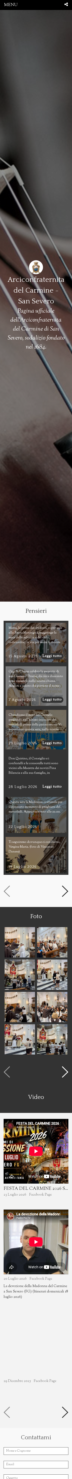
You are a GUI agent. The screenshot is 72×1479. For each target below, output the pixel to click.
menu (11, 5)
